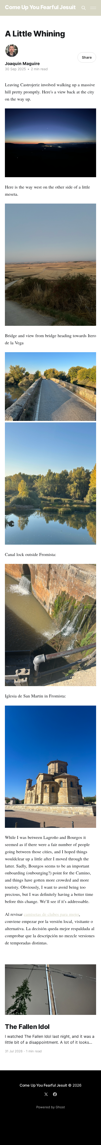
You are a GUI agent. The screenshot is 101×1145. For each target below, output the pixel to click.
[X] (46, 1094)
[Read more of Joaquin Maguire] (12, 50)
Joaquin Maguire (22, 63)
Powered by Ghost (50, 1107)
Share (87, 57)
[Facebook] (55, 1094)
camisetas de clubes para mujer (51, 914)
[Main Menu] (93, 8)
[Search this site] (84, 8)
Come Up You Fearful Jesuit (40, 7)
